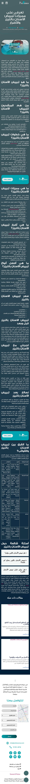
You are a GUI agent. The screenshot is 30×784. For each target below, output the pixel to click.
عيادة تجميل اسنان (14, 233)
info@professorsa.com (17, 743)
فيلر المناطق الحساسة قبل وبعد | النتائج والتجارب (17, 623)
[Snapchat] (15, 752)
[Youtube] (15, 756)
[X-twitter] (10, 756)
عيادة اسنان (13, 143)
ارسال (9, 736)
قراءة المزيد (26, 634)
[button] (11, 3)
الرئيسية (21, 27)
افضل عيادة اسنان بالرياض (21, 71)
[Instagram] (19, 756)
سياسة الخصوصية (15, 774)
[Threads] (19, 752)
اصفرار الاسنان (25, 98)
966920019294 (17, 747)
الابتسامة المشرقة (13, 209)
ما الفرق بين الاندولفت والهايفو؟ (19, 657)
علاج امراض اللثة (12, 27)
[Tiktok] (10, 752)
